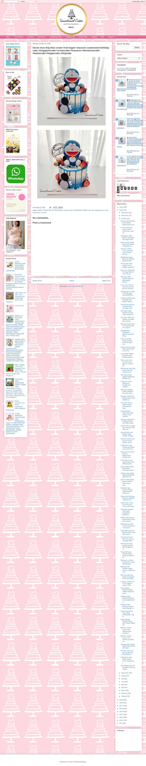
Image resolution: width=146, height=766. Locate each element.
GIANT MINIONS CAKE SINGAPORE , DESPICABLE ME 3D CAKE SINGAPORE (16, 266)
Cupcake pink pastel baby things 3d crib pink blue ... (128, 646)
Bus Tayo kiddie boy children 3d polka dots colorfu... (127, 319)
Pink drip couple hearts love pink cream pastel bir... (127, 312)
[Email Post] (50, 207)
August (123, 676)
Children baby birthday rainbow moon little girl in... (128, 606)
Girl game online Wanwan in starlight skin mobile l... (126, 384)
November (125, 215)
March (123, 690)
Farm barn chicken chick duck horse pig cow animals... (127, 286)
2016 (121, 708)
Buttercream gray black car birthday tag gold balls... (127, 259)
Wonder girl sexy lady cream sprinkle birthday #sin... (128, 370)
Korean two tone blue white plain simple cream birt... (128, 349)
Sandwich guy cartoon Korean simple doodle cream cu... (127, 490)
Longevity (94, 37)
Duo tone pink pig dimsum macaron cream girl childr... (127, 576)
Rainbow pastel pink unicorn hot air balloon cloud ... (127, 440)
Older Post (106, 281)
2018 (121, 703)
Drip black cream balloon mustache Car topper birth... (127, 237)
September (125, 673)
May (123, 684)
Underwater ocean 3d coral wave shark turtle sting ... (128, 504)
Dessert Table (83, 37)
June (123, 681)
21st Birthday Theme (55, 37)
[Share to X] (58, 207)
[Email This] (54, 207)
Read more (136, 94)
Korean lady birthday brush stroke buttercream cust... (128, 222)
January (124, 696)
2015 (121, 711)
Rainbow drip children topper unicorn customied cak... (128, 569)
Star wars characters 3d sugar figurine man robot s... (128, 272)
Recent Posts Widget (122, 174)
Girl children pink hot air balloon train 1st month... (128, 667)
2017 (121, 705)
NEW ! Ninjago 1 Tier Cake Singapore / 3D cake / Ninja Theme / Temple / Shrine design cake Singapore (16, 370)
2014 (121, 714)
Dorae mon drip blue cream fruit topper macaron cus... (128, 498)
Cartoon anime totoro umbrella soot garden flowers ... (128, 299)
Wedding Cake (70, 37)
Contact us (111, 37)
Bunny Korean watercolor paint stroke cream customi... (127, 413)
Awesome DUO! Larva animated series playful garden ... (127, 251)
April (123, 687)
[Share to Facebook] (60, 207)
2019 (121, 700)
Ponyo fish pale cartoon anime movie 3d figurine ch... (127, 554)
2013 (121, 717)
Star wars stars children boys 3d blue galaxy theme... (127, 279)
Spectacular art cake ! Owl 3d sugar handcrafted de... (128, 293)
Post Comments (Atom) (75, 286)
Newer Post (37, 281)
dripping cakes (99, 210)
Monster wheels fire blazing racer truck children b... (128, 398)
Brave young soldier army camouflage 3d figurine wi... (127, 244)
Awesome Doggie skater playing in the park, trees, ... (127, 391)
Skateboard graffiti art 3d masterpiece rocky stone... (128, 526)
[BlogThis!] (56, 207)
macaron (43, 212)
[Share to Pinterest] (62, 207)
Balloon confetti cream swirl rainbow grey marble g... (126, 630)
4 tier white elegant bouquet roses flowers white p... (127, 355)
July (122, 679)
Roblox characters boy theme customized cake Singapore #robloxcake (15, 405)
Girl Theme (30, 37)
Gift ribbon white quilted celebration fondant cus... (128, 376)
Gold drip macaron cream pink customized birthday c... (127, 511)
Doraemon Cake (68, 210)
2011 (121, 723)
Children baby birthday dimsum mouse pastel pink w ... (128, 598)
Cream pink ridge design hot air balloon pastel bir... (128, 265)
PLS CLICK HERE (123, 68)
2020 (121, 210)
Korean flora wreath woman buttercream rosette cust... (127, 454)
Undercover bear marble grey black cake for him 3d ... (128, 447)
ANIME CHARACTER (44, 210)
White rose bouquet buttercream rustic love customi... (128, 519)
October (124, 218)
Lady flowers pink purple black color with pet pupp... (127, 462)
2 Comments (130, 96)
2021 (121, 207)
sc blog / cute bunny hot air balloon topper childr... (127, 583)
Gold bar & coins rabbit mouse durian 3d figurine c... (127, 659)
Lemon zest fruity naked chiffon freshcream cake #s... (127, 230)
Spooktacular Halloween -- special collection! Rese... (127, 333)
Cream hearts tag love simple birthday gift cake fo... (127, 613)
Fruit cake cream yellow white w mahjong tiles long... (126, 405)
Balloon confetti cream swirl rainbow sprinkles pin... (127, 638)
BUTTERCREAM (57, 210)
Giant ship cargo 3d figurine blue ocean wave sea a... (128, 532)
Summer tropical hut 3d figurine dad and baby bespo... (128, 421)
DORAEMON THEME (80, 210)
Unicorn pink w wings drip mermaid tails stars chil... (128, 427)
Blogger (83, 762)
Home (8, 37)
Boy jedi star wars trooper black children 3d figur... (127, 434)
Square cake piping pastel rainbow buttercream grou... (127, 482)
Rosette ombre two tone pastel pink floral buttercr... (127, 652)
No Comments (130, 115)
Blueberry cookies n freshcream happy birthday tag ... (128, 562)
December (125, 212)
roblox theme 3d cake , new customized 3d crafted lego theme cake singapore (16, 297)
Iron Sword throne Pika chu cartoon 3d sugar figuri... (127, 539)
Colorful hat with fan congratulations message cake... (127, 306)
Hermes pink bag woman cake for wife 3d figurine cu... (127, 546)
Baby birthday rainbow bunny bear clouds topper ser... (128, 622)
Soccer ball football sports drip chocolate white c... (128, 468)
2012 (121, 720)
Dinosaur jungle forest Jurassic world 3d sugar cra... (126, 341)
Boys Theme (42, 37)
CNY (102, 37)
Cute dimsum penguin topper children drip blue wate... (127, 590)
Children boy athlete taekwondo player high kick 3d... (127, 475)
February (124, 693)
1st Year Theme (18, 37)
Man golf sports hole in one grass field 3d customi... (128, 325)
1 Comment (129, 152)
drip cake (91, 210)
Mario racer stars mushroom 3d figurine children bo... (127, 362)
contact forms (19, 305)
